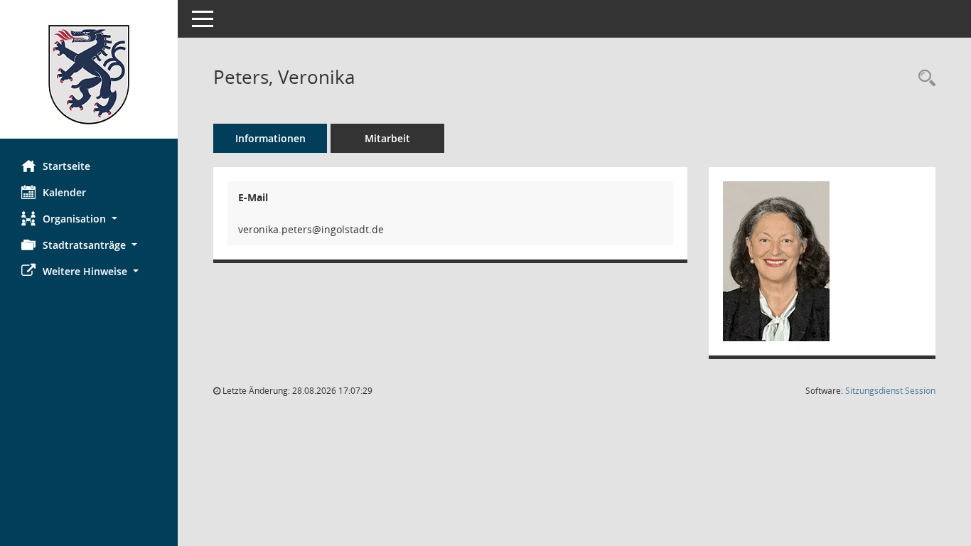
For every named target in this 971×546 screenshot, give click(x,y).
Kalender (64, 192)
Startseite (66, 166)
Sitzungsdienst (890, 391)
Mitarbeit (387, 138)
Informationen (270, 138)
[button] (89, 218)
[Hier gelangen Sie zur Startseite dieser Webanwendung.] (89, 74)
